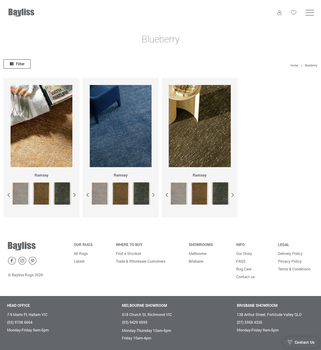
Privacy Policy (290, 261)
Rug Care (243, 268)
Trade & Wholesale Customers (140, 261)
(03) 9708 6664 (19, 322)
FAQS (241, 261)
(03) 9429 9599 (134, 322)
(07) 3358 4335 (249, 322)
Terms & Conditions (294, 268)
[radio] (21, 193)
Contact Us (305, 342)
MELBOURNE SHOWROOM (144, 305)
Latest (79, 261)
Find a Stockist (128, 253)
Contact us (245, 276)
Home (294, 65)
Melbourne (197, 253)
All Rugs (81, 253)
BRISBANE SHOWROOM (257, 305)
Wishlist (293, 22)
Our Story (244, 253)
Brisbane (196, 261)
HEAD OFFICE (18, 305)
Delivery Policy (290, 253)
